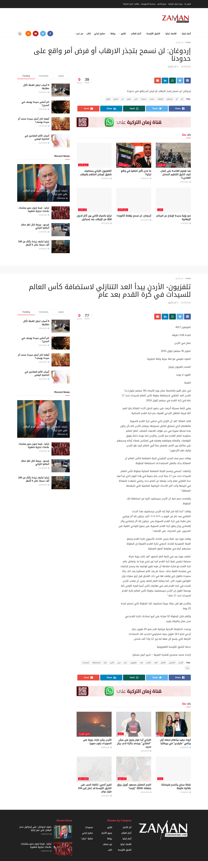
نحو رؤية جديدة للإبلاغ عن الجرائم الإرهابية (173, 217)
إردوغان (169, 99)
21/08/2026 (43, 231)
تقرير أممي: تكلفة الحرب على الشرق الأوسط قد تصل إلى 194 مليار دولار (95, 788)
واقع (108, 99)
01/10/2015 (186, 66)
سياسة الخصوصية (148, 4)
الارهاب (160, 99)
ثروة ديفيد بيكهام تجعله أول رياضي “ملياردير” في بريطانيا (175, 741)
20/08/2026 (43, 248)
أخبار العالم (136, 34)
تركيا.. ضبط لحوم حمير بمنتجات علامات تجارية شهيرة (34, 209)
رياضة (112, 34)
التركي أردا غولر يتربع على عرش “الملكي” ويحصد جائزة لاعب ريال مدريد (134, 743)
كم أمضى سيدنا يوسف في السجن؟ (35, 103)
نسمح (116, 99)
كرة (105, 662)
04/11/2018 (105, 223)
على (135, 99)
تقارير (123, 34)
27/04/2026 (184, 792)
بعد (141, 662)
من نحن (79, 34)
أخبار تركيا (186, 34)
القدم (148, 662)
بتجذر (152, 99)
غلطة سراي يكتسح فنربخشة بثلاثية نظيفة (176, 786)
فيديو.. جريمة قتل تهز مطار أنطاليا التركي (35, 226)
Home (188, 42)
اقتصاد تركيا (171, 34)
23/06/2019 (105, 178)
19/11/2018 (145, 220)
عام (125, 662)
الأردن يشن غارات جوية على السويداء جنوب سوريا (97, 741)
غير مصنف (107, 844)
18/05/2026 (145, 751)
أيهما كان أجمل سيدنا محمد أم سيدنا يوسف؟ (33, 120)
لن (122, 99)
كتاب (88, 34)
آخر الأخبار (179, 42)
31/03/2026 (105, 795)
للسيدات (85, 662)
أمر (182, 99)
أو (176, 99)
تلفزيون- (133, 662)
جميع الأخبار (161, 4)
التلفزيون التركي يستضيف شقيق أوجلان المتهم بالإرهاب (96, 173)
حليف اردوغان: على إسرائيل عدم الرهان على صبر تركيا (45, 192)
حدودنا (143, 99)
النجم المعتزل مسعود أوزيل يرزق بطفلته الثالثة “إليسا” (134, 786)
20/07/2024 (184, 182)
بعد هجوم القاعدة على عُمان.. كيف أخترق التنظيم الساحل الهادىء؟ (175, 174)
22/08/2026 (61, 198)
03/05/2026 (105, 747)
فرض (129, 99)
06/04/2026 (145, 792)
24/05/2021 (145, 178)
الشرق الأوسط (153, 34)
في (119, 662)
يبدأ (187, 668)
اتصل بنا (188, 4)
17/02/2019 (184, 223)
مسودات (89, 827)
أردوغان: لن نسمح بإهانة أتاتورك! (134, 215)
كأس (112, 662)
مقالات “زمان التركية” (131, 4)
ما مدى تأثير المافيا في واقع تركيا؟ (136, 173)
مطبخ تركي (99, 34)
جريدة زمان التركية (175, 4)
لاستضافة (96, 662)
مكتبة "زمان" (87, 839)
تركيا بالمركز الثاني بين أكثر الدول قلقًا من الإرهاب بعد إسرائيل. (94, 217)
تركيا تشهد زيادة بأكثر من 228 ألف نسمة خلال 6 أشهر (33, 243)
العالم (163, 662)
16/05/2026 (184, 747)
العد (155, 662)
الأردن (181, 662)
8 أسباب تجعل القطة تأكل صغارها (36, 86)
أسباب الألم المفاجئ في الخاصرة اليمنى (37, 137)
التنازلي (172, 662)
